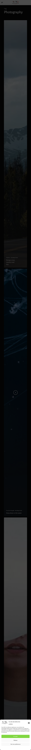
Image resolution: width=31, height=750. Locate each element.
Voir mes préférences (15, 744)
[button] (29, 723)
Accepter (15, 736)
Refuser (15, 740)
